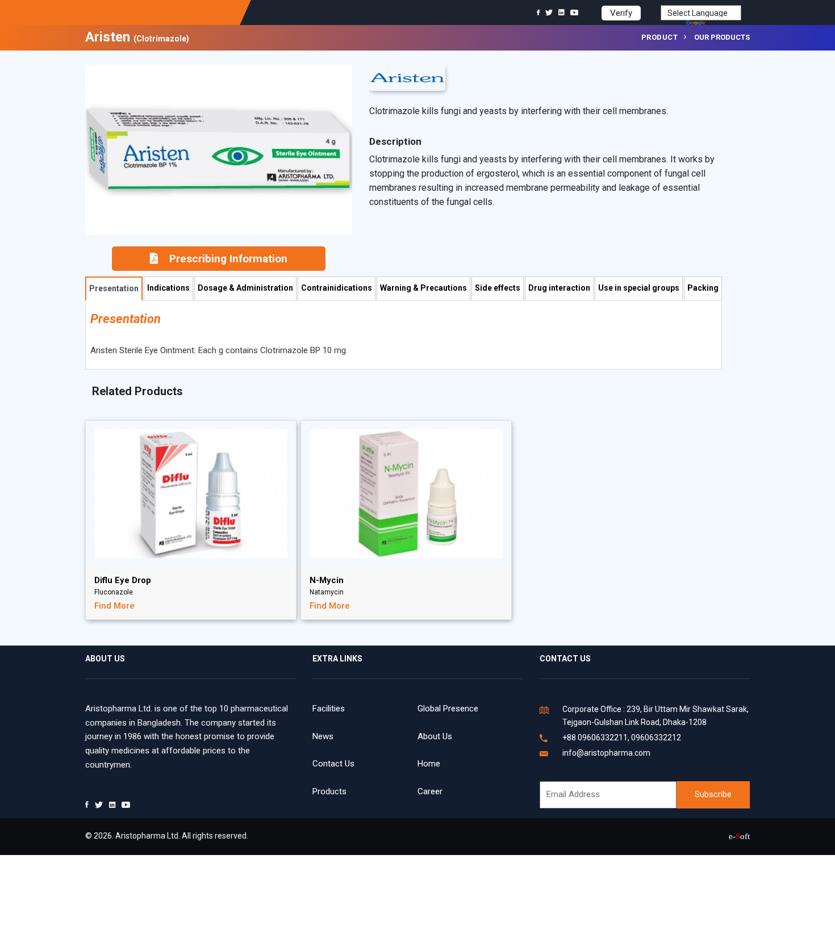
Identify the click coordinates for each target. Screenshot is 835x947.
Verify (621, 13)
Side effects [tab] (497, 287)
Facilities (328, 708)
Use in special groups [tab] (638, 287)
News (322, 736)
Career (430, 791)
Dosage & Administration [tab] (245, 287)
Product (659, 37)
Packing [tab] (703, 287)
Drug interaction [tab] (559, 287)
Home (429, 764)
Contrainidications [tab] (336, 287)
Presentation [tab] (114, 288)
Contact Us (333, 764)
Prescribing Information (228, 258)
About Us (435, 736)
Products (329, 791)
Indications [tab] (168, 287)
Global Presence (448, 708)
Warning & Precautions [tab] (423, 287)
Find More (114, 606)
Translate (724, 24)
